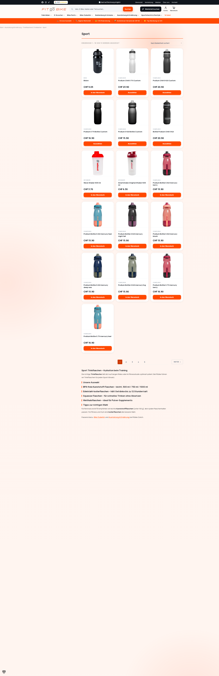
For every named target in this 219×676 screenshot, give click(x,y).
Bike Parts (72, 15)
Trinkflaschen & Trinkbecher (32, 27)
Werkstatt (139, 2)
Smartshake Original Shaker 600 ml (132, 184)
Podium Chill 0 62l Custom (164, 80)
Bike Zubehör (86, 15)
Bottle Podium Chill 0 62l (163, 132)
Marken (158, 2)
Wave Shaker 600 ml (92, 183)
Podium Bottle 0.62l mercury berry (165, 184)
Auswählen (132, 92)
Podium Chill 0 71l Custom (129, 80)
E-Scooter (59, 15)
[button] (4, 672)
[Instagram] (46, 2)
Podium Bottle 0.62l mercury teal (98, 234)
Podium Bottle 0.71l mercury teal (97, 336)
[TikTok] (49, 2)
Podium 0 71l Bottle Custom (95, 132)
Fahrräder (47, 15)
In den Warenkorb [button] (98, 92)
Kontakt (174, 2)
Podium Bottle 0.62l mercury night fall (130, 235)
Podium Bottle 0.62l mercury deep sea (96, 286)
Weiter (176, 362)
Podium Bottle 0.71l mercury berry (165, 286)
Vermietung (149, 2)
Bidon (86, 80)
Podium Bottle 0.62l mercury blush (165, 235)
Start (1, 27)
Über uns (166, 2)
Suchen (128, 9)
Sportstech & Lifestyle (151, 15)
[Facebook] (42, 2)
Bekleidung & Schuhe (105, 15)
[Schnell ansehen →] (98, 61)
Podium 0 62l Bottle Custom (130, 132)
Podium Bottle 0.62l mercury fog (132, 285)
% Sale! (168, 15)
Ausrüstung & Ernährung (128, 15)
